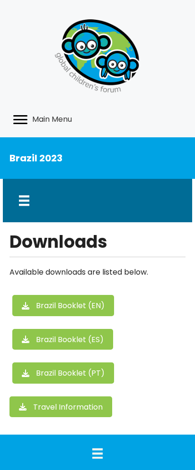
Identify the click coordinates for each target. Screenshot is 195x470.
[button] (63, 305)
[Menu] (24, 200)
